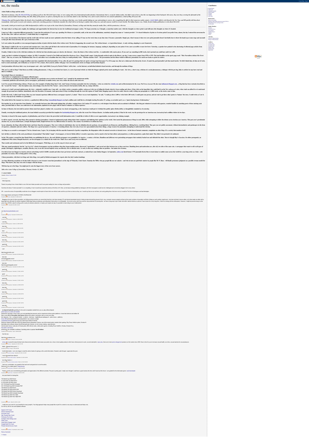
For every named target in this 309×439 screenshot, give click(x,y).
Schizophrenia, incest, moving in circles (215, 22)
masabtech (10, 429)
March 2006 (210, 50)
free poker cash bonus (7, 327)
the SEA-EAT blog (24, 15)
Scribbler (210, 14)
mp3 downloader (131, 370)
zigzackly (9, 214)
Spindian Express (211, 31)
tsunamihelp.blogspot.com (57, 100)
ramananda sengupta (212, 11)
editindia (210, 33)
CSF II (209, 34)
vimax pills (5, 342)
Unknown (9, 343)
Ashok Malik (154, 20)
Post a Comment (5, 432)
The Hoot (210, 27)
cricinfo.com (114, 84)
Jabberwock (210, 9)
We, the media (211, 24)
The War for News (211, 29)
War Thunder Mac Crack (7, 415)
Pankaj (9, 196)
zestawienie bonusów (7, 320)
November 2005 (211, 44)
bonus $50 (4, 319)
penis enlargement (117, 342)
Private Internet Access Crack (9, 426)
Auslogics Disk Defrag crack (8, 418)
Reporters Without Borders (213, 38)
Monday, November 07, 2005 (11, 175)
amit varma (210, 16)
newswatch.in (211, 30)
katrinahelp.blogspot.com (70, 112)
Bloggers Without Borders (213, 39)
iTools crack (4, 420)
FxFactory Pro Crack (6, 417)
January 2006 (210, 47)
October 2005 (211, 43)
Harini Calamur (211, 12)
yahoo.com (120, 152)
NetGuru (9, 339)
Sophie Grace (10, 372)
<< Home (3, 434)
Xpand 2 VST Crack (6, 410)
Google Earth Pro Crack (7, 424)
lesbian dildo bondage (12, 357)
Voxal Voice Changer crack (8, 422)
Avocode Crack (5, 413)
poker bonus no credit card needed (10, 311)
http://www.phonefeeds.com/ (11, 211)
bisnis (9, 348)
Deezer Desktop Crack (7, 411)
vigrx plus (100, 342)
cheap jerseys (21, 366)
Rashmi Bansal (211, 8)
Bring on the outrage (212, 20)
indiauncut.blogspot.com (169, 84)
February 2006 (211, 48)
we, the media (10, 5)
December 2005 (211, 46)
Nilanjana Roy (6, 20)
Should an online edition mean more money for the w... (218, 21)
